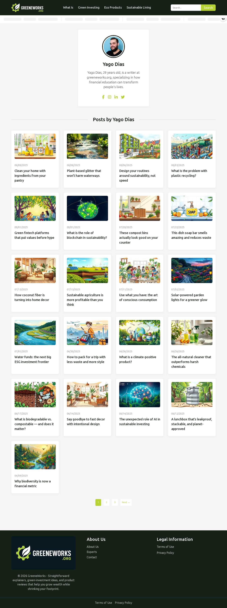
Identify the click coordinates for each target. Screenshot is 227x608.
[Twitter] (123, 97)
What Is (68, 7)
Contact (92, 557)
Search (208, 7)
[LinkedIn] (116, 97)
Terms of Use (165, 546)
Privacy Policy (165, 553)
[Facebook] (103, 97)
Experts (92, 552)
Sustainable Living (139, 7)
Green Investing (88, 7)
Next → (126, 502)
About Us (93, 546)
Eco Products (113, 7)
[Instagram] (109, 97)
